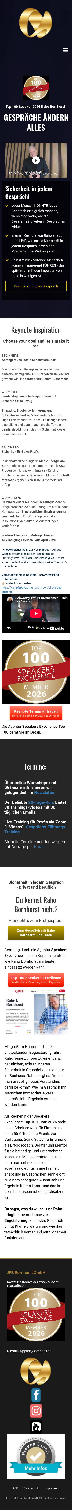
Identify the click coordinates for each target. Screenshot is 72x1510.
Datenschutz (31, 1488)
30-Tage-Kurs (41, 802)
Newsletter (44, 792)
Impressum (52, 1488)
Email (39, 846)
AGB (15, 1488)
